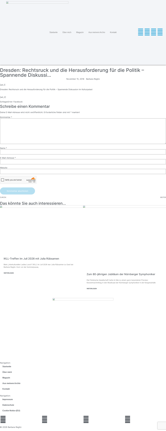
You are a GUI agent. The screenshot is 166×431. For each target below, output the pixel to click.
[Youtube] (160, 32)
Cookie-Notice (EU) (11, 411)
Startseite (53, 32)
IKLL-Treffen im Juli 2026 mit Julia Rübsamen (31, 258)
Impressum (7, 399)
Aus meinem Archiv (96, 32)
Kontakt (113, 32)
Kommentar (6, 117)
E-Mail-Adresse (8, 158)
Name (3, 148)
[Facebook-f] (147, 32)
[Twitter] (141, 32)
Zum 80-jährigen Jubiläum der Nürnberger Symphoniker (121, 274)
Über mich (66, 32)
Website (3, 168)
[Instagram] (154, 32)
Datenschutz (8, 405)
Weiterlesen (9, 273)
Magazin (80, 32)
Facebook (18, 101)
